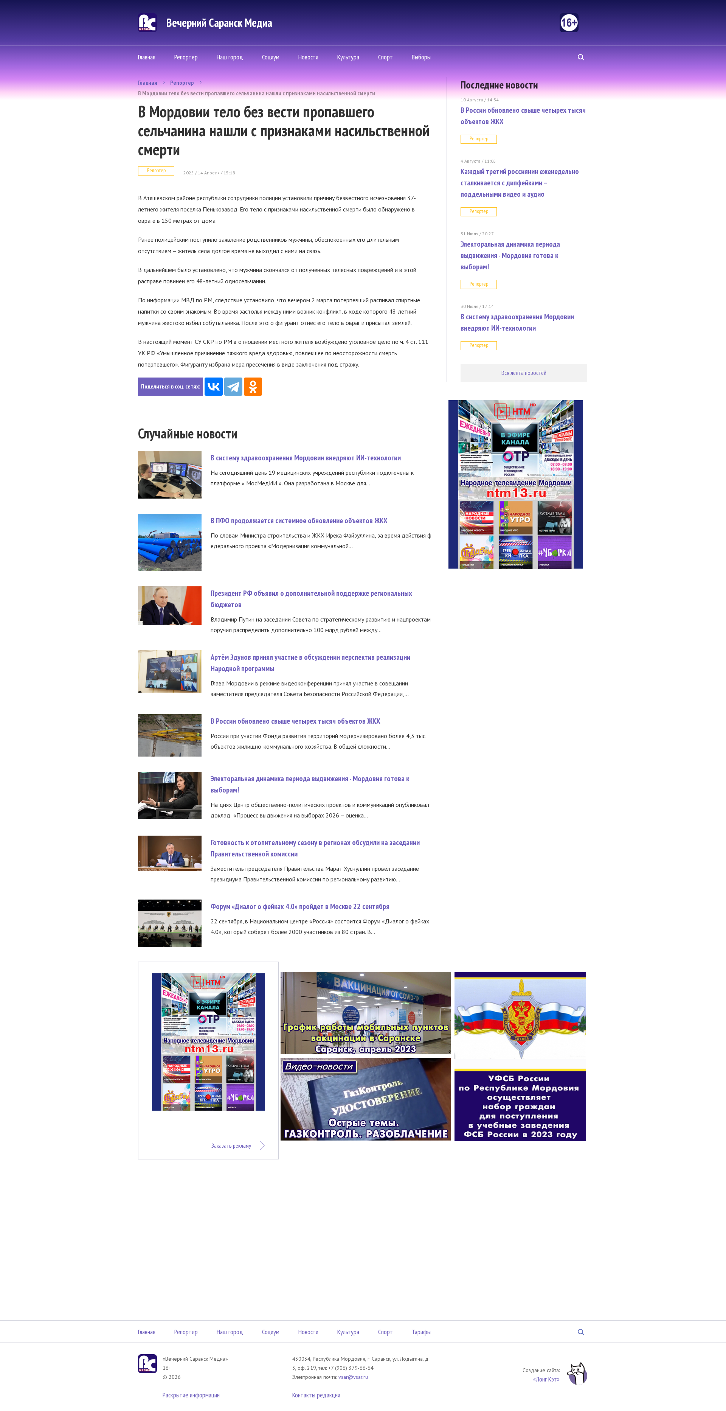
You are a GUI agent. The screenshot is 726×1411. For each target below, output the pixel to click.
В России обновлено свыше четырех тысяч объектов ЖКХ (295, 721)
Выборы (421, 57)
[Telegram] (233, 387)
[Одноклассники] (253, 387)
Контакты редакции (316, 1395)
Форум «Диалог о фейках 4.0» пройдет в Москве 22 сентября (300, 906)
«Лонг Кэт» (546, 1379)
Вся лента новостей (523, 372)
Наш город (230, 57)
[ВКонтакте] (214, 387)
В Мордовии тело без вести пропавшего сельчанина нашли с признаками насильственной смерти (256, 93)
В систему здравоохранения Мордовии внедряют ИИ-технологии (306, 458)
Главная (146, 57)
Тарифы (421, 1331)
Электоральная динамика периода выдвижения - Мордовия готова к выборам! (510, 255)
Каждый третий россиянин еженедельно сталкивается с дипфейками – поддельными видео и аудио (520, 182)
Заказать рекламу (231, 1145)
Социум (270, 57)
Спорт (385, 57)
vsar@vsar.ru (353, 1377)
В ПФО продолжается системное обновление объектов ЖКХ (299, 520)
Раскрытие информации (191, 1395)
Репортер (186, 57)
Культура (348, 57)
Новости (308, 57)
